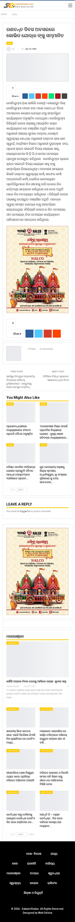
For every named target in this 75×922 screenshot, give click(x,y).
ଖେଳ (15, 863)
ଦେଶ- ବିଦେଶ (46, 709)
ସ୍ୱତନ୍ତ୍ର (54, 873)
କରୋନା (34, 883)
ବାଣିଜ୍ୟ (50, 863)
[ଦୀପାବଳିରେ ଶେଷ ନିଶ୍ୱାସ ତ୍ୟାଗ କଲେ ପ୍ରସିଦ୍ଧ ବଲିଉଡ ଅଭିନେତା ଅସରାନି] (20, 759)
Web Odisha (45, 912)
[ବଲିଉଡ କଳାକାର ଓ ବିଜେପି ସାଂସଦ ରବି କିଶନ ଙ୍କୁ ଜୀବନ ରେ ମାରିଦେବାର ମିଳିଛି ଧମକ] (54, 759)
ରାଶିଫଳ (52, 883)
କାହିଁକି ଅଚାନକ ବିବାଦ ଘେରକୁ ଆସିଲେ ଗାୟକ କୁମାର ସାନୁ (36, 681)
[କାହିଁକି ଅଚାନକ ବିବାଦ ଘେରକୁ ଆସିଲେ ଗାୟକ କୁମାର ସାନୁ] (37, 659)
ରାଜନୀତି (31, 863)
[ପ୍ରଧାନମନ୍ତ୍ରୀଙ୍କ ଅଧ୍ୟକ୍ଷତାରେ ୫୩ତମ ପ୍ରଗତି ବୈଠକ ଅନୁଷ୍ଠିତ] (20, 412)
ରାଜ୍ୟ (9, 43)
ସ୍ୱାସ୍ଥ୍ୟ (15, 883)
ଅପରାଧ (34, 873)
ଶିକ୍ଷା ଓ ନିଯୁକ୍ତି (33, 892)
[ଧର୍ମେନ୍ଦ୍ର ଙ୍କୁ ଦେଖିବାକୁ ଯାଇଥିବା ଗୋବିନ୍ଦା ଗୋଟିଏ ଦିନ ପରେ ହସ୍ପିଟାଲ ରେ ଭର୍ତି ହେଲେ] (20, 801)
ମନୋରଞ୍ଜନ (12, 643)
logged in (25, 511)
